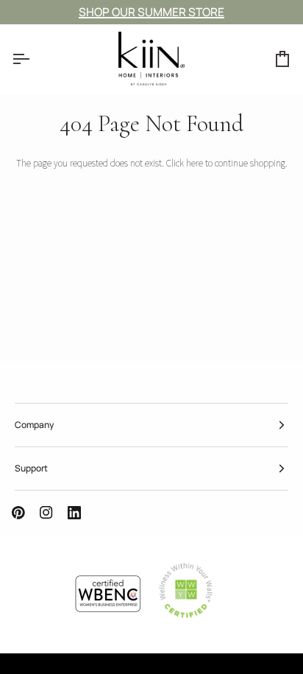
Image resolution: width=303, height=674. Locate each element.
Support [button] (31, 468)
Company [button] (34, 424)
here (194, 163)
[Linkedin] (74, 512)
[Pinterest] (18, 512)
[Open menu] (34, 58)
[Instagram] (46, 512)
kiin (27, 666)
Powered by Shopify (103, 666)
